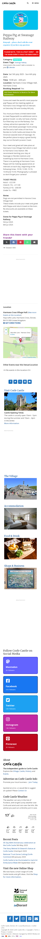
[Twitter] (15, 382)
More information (11, 423)
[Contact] (30, 382)
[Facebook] (11, 382)
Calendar (11, 67)
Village (16, 771)
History (28, 771)
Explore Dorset (6, 934)
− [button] (6, 333)
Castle (22, 771)
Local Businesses (24, 926)
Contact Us (22, 790)
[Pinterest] (25, 382)
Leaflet (24, 357)
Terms (36, 930)
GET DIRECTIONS (13, 323)
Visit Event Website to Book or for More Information (19, 93)
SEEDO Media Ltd (34, 934)
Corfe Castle (8, 3)
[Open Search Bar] (27, 3)
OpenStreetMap (32, 357)
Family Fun (17, 60)
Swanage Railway (20, 63)
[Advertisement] (20, 280)
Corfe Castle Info (19, 930)
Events (12, 334)
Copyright (29, 930)
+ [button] (6, 329)
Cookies (10, 932)
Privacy (3, 932)
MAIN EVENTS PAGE (16, 54)
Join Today (33, 782)
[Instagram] (20, 382)
